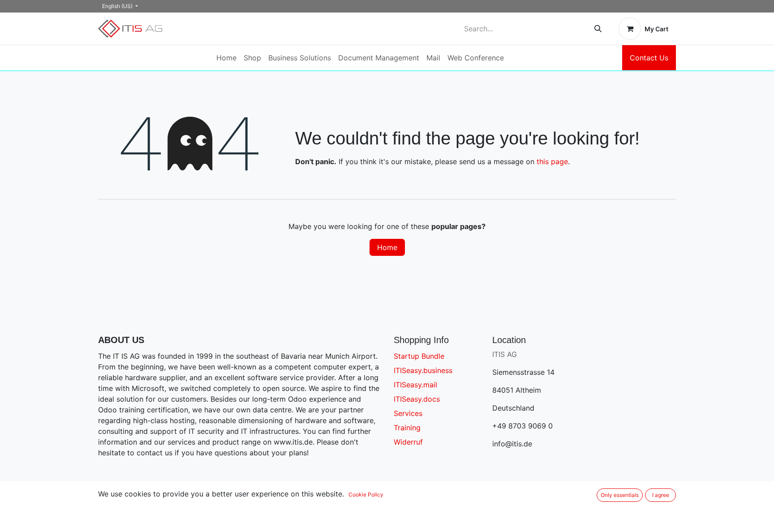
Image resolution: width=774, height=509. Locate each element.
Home (387, 247)
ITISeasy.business (423, 370)
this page (552, 161)
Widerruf (408, 441)
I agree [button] (660, 495)
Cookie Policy (365, 494)
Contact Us (649, 57)
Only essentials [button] (620, 495)
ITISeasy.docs (417, 398)
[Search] (598, 28)
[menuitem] (226, 58)
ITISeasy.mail (415, 384)
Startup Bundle (419, 356)
